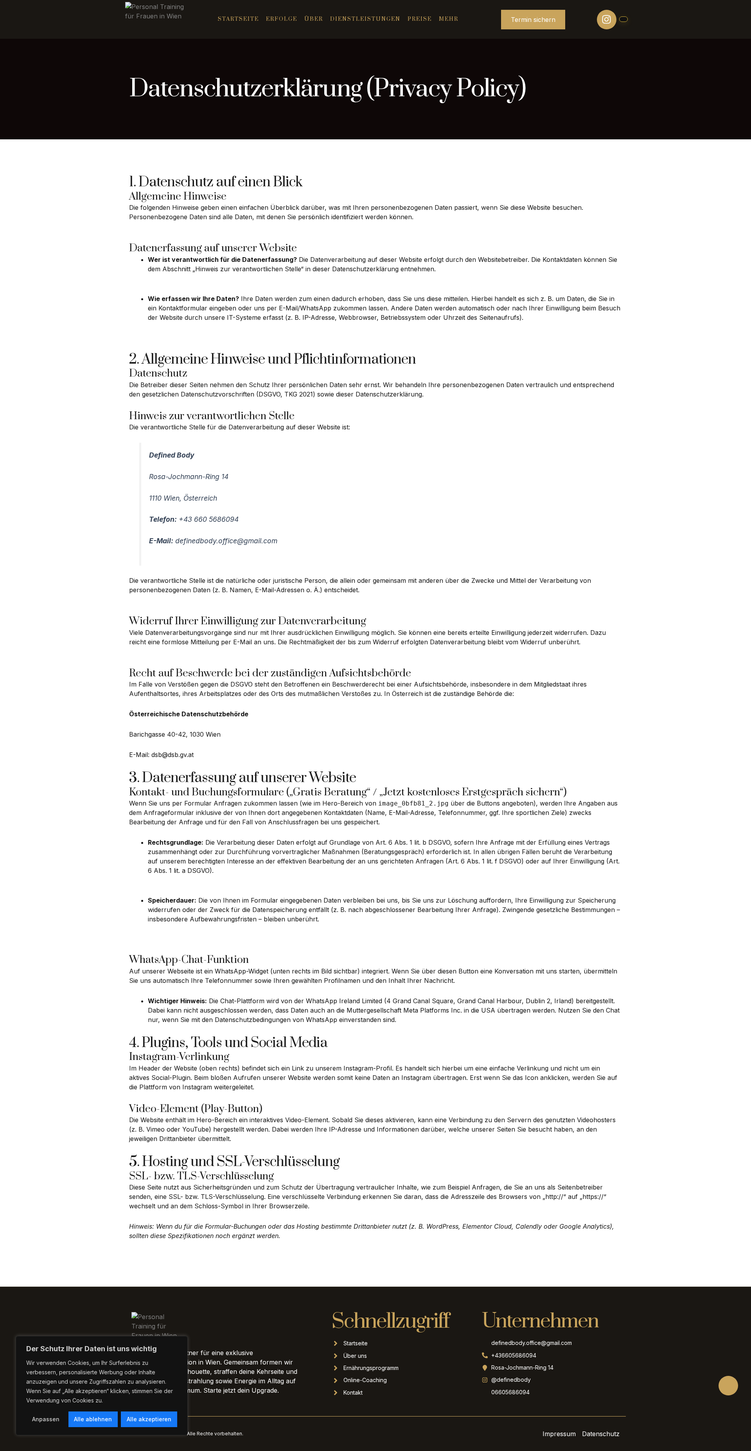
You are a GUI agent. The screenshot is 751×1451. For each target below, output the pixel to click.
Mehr (448, 19)
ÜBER (313, 19)
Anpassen (45, 1419)
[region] (102, 1385)
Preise (420, 19)
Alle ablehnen (93, 1419)
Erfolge (281, 19)
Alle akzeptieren (149, 1419)
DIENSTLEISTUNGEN (365, 19)
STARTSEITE (238, 19)
